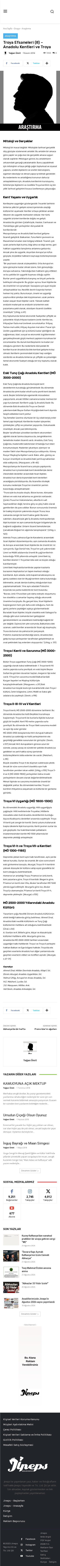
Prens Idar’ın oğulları (46, 1029)
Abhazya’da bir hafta (14, 1029)
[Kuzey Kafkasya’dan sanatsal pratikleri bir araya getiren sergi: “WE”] (11, 1239)
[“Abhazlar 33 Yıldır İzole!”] (11, 1287)
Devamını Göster (28, 1170)
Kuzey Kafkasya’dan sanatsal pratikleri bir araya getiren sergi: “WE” (39, 1238)
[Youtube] (22, 1556)
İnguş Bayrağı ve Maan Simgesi (26, 1143)
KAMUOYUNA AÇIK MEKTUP (24, 1084)
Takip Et (30, 1189)
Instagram (30, 1544)
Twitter (29, 1550)
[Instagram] (22, 1545)
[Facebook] (22, 1539)
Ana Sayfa (7, 28)
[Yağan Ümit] (5, 53)
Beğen (12, 1189)
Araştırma (26, 28)
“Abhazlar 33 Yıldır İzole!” (35, 1283)
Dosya (17, 28)
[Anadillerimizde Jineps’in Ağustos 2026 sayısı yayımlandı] (11, 1302)
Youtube (30, 1556)
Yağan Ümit (15, 53)
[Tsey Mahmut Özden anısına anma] (11, 1272)
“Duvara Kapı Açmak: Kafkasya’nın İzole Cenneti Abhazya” (35, 1255)
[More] (47, 63)
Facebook (30, 1539)
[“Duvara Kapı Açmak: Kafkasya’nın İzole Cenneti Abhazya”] (11, 1255)
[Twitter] (22, 1550)
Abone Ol (11, 1206)
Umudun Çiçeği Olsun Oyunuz (25, 1115)
